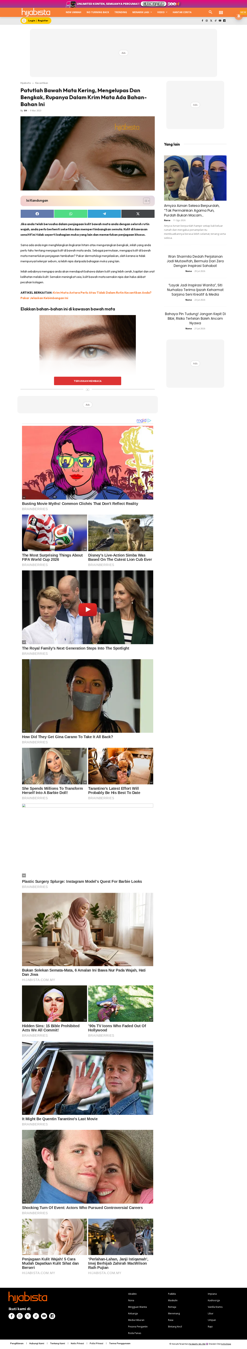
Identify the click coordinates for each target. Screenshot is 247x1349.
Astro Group (226, 1344)
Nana (167, 220)
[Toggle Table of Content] (144, 201)
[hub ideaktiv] (221, 11)
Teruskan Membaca (88, 380)
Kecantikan (41, 82)
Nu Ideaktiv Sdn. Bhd (197, 1344)
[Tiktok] (215, 21)
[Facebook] (202, 21)
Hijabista (25, 82)
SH (25, 110)
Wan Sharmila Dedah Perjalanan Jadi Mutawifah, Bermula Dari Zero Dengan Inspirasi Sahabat (195, 261)
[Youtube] (220, 21)
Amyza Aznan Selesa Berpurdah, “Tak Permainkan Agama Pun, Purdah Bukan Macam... (192, 210)
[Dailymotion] (224, 21)
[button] (210, 12)
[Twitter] (211, 21)
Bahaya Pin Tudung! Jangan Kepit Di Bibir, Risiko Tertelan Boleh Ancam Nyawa (195, 318)
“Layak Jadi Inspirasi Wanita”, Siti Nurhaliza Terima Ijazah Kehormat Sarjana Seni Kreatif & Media (195, 290)
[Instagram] (207, 21)
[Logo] (35, 12)
